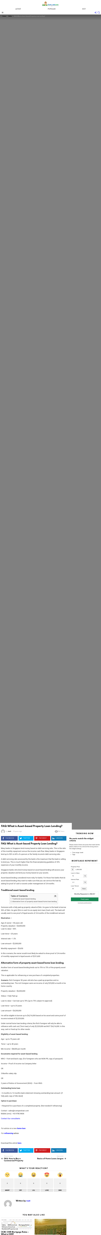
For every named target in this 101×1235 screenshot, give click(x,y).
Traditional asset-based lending (24, 899)
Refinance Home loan (8, 1227)
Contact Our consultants (10, 1118)
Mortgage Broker (24, 1225)
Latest (18, 9)
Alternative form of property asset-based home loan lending (34, 901)
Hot (84, 9)
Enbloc (4, 1225)
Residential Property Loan (10, 1229)
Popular (51, 9)
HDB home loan (12, 1225)
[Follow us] (95, 13)
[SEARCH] (99, 13)
